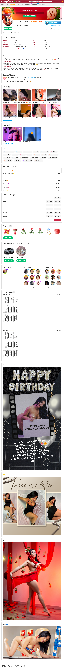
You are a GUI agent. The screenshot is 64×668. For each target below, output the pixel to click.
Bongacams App (42, 4)
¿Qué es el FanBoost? (56, 25)
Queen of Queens (31, 77)
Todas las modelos (4, 4)
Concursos (34, 4)
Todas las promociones (26, 4)
